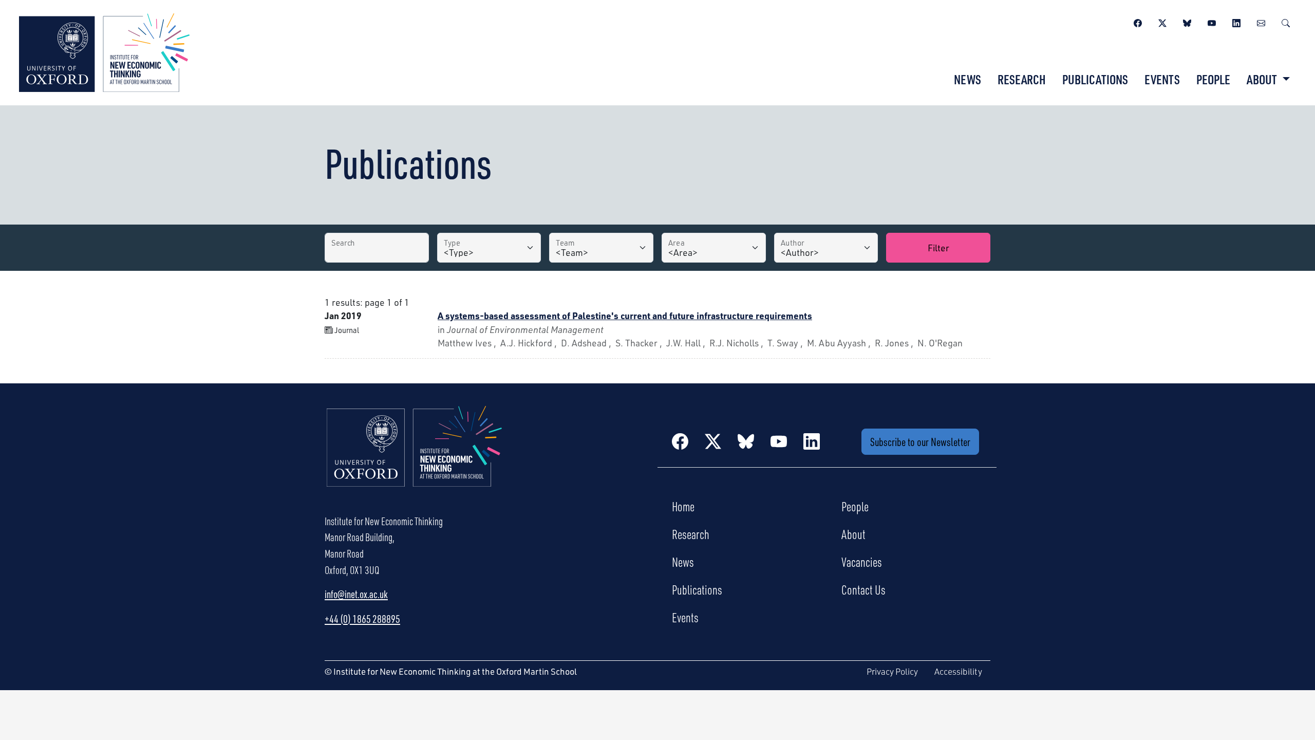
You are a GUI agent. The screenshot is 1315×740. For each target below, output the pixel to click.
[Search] (1285, 21)
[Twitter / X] (1162, 21)
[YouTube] (1211, 21)
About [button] (1263, 79)
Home (683, 506)
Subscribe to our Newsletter (920, 442)
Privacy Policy (892, 671)
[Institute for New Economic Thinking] (104, 51)
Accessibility (958, 671)
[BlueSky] (1187, 21)
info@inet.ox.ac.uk (356, 594)
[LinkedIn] (1236, 21)
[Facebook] (1137, 21)
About (853, 534)
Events (1162, 79)
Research (1022, 79)
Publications (1095, 79)
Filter (938, 247)
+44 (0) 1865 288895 (362, 618)
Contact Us (863, 589)
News (967, 79)
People (1213, 79)
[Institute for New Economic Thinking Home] (414, 457)
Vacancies (861, 561)
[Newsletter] (1261, 21)
